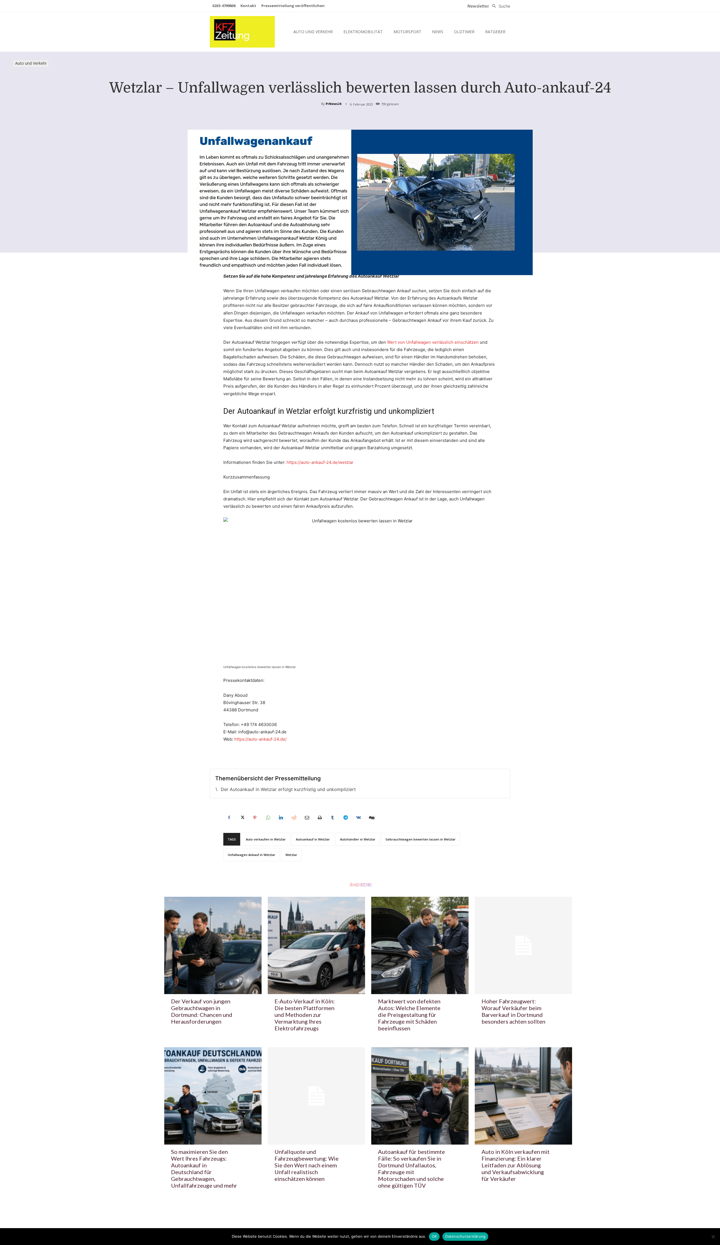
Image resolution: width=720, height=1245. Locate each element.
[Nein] (713, 1236)
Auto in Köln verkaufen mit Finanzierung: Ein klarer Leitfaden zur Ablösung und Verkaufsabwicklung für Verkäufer (516, 1165)
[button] (499, 6)
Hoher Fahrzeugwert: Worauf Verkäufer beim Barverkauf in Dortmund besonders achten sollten (513, 1011)
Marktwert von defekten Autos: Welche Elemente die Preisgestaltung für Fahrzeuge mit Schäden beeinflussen (409, 1014)
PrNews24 (333, 103)
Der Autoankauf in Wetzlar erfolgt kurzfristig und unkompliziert (288, 789)
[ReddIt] (293, 817)
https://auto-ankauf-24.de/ (260, 739)
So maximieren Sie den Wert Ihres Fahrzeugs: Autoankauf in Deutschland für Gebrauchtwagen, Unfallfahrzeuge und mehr (204, 1168)
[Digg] (371, 817)
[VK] (358, 817)
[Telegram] (345, 817)
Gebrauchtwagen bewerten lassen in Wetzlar (421, 839)
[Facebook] (229, 817)
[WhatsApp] (267, 817)
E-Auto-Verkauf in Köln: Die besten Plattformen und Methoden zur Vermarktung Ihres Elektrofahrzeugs (304, 1014)
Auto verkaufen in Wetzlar (266, 839)
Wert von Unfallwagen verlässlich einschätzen (433, 342)
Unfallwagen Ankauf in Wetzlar (251, 855)
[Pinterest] (254, 817)
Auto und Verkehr (31, 63)
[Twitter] (242, 817)
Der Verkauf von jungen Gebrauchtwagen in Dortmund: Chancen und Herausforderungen (201, 1011)
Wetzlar (291, 855)
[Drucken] (319, 817)
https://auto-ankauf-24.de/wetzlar (320, 462)
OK (434, 1236)
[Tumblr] (332, 817)
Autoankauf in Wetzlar (313, 839)
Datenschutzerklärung (465, 1236)
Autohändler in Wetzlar (357, 839)
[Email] (306, 817)
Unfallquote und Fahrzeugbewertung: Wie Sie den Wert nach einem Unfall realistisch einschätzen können (306, 1165)
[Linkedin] (280, 817)
